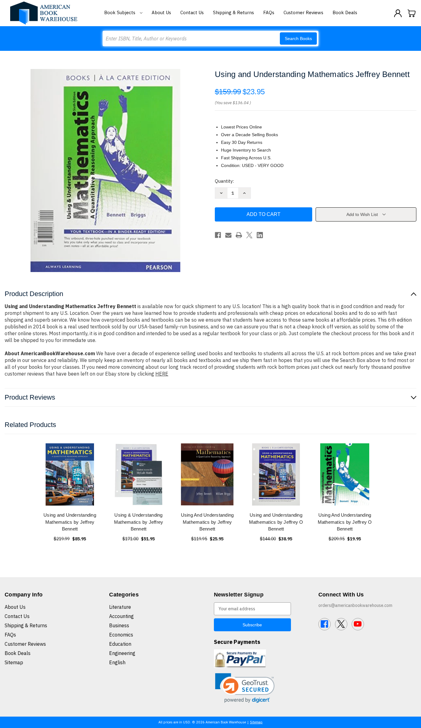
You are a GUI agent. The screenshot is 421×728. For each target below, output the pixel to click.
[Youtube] (358, 624)
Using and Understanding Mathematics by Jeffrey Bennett (69, 521)
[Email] (228, 235)
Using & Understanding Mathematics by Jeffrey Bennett (138, 521)
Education (120, 644)
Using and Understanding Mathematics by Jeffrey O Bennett (276, 521)
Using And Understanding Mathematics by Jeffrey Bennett (207, 521)
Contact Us (192, 12)
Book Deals (345, 12)
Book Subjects (120, 12)
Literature (120, 607)
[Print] (239, 235)
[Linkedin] (260, 235)
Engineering (122, 653)
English (117, 662)
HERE (161, 374)
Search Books (298, 38)
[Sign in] (398, 13)
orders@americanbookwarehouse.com (355, 605)
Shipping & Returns (233, 12)
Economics (121, 635)
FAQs (268, 12)
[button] (245, 688)
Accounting (121, 616)
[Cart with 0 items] (411, 13)
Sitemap (14, 662)
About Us (161, 12)
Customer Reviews (303, 12)
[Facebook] (218, 235)
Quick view (70, 474)
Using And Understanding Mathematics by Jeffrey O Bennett (345, 521)
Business (119, 625)
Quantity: (224, 181)
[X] (249, 235)
